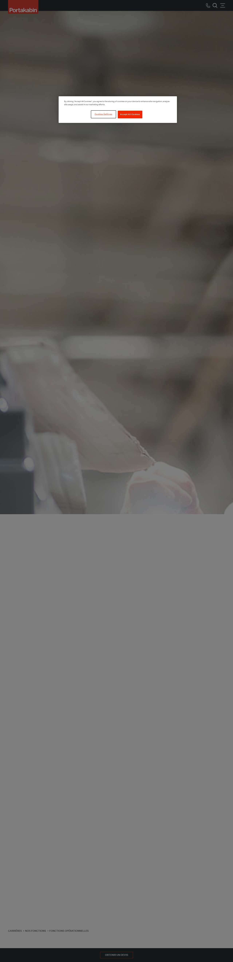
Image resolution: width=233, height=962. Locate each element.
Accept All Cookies (130, 114)
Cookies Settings (103, 114)
